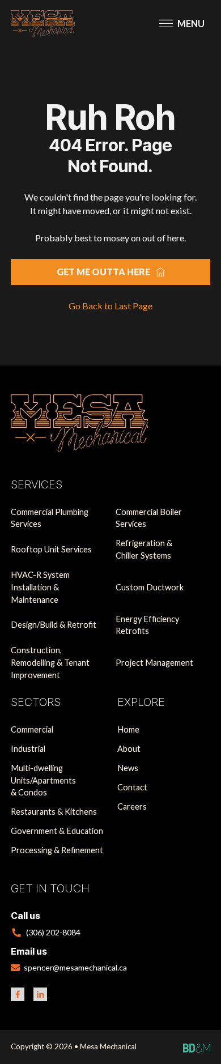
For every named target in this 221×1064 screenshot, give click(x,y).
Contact (132, 787)
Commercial (32, 729)
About (129, 749)
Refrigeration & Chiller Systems (144, 549)
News (127, 768)
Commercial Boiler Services (149, 518)
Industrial (28, 749)
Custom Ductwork (150, 587)
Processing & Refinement (57, 850)
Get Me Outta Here (103, 271)
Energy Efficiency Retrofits (147, 625)
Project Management (154, 662)
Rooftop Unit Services (51, 549)
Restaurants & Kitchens (54, 811)
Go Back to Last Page (110, 305)
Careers (132, 806)
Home (128, 729)
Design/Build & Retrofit (53, 624)
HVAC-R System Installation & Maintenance (40, 587)
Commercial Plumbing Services (49, 518)
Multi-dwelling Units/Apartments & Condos (43, 780)
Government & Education (57, 831)
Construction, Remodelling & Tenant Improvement (50, 662)
